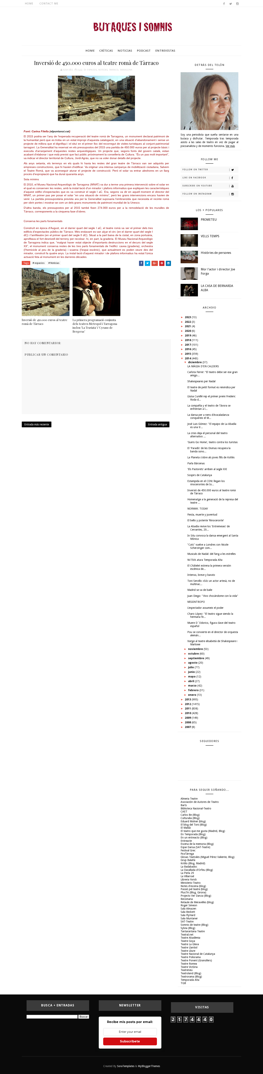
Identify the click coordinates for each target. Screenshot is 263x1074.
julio (191, 667)
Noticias (125, 50)
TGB (183, 983)
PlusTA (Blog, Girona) (193, 892)
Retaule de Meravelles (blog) (197, 902)
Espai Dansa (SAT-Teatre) (195, 847)
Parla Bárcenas (196, 463)
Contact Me (48, 3)
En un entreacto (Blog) (194, 837)
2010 (188, 713)
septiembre (196, 658)
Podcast (144, 50)
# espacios (38, 263)
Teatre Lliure (188, 950)
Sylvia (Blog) (188, 928)
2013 (188, 699)
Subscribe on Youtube (197, 186)
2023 (188, 317)
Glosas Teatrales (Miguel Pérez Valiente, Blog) (208, 857)
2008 (188, 722)
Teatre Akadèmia (190, 937)
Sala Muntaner (189, 918)
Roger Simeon (189, 905)
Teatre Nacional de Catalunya (198, 953)
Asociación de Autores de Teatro (200, 801)
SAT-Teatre (187, 921)
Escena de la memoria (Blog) (197, 843)
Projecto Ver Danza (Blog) (196, 895)
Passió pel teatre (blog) (194, 889)
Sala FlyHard (188, 915)
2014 (188, 358)
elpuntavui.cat (59, 131)
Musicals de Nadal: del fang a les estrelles (211, 553)
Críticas (106, 50)
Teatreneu (187, 970)
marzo (192, 685)
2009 (188, 717)
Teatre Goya (188, 940)
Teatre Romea (189, 963)
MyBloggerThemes (149, 1066)
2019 (188, 335)
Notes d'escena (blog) (193, 886)
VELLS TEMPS (210, 236)
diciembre (195, 362)
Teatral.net (187, 934)
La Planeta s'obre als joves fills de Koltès (211, 457)
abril (191, 681)
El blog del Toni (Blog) (194, 824)
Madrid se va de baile (199, 589)
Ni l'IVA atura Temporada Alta (204, 559)
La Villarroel (187, 876)
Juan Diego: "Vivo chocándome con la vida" (212, 595)
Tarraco (113, 70)
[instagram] (237, 4)
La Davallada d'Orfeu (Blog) (197, 869)
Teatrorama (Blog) (191, 976)
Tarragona (126, 70)
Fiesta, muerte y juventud (202, 514)
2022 (188, 321)
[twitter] (231, 4)
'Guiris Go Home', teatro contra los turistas (212, 442)
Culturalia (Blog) (190, 818)
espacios (92, 70)
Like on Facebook (194, 178)
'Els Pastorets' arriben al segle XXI (207, 469)
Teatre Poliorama (191, 957)
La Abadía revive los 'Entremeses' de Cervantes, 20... (208, 528)
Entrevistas (165, 50)
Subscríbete (130, 1041)
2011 (188, 708)
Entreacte (186, 840)
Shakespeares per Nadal (201, 381)
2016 (188, 349)
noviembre (196, 649)
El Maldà (186, 827)
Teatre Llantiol (189, 947)
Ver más (230, 146)
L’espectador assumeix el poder (205, 607)
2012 (188, 704)
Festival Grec (188, 850)
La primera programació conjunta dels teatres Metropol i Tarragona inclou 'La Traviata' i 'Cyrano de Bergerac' (95, 326)
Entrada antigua (157, 424)
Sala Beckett (188, 911)
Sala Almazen (188, 908)
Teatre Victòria (189, 966)
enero (192, 694)
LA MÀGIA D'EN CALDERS (203, 366)
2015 (188, 353)
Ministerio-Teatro (191, 882)
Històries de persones (216, 253)
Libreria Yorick (189, 879)
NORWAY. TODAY (197, 508)
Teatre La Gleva (190, 944)
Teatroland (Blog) (191, 973)
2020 (188, 330)
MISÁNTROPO (196, 601)
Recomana (187, 898)
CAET (184, 811)
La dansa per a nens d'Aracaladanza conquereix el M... (208, 416)
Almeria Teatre (189, 798)
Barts (184, 805)
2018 (188, 340)
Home (29, 3)
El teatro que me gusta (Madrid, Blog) (203, 831)
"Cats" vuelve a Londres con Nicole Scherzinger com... (207, 546)
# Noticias (53, 263)
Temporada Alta (190, 979)
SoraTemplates (125, 1066)
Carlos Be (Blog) (190, 814)
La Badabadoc (189, 866)
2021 (188, 326)
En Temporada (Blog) (193, 834)
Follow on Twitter (195, 170)
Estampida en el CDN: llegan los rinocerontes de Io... (206, 483)
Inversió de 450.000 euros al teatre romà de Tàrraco (44, 322)
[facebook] (224, 4)
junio (192, 671)
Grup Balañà (188, 860)
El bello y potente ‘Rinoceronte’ (205, 520)
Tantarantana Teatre (193, 931)
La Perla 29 (187, 872)
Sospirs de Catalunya (199, 475)
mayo (192, 676)
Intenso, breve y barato (201, 574)
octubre (194, 653)
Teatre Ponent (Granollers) (196, 960)
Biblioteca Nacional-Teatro (196, 808)
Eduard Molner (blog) (193, 821)
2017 (188, 344)
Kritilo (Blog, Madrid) (193, 863)
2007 (188, 727)
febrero (193, 690)
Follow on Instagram (197, 194)
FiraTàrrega (187, 853)
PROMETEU (209, 219)
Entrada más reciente (36, 424)
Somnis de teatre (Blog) (194, 924)
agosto (193, 662)
